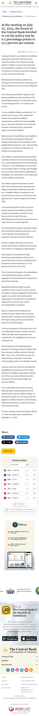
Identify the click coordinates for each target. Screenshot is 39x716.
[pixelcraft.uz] (19, 709)
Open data (5, 684)
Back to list (8, 451)
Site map (4, 681)
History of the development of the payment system (27, 690)
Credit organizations (27, 677)
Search (4, 677)
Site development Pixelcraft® (19, 704)
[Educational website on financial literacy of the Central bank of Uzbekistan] (19, 545)
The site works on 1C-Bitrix (19, 713)
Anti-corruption (6, 688)
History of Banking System (29, 684)
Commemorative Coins (28, 681)
